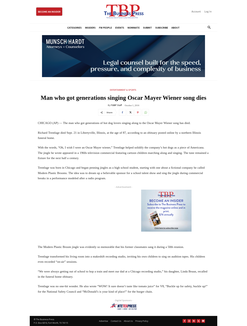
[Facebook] (122, 112)
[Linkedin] (194, 321)
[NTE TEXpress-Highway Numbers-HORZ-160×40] (123, 306)
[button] (207, 28)
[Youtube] (203, 321)
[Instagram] (189, 321)
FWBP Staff (116, 105)
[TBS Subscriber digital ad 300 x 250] (166, 211)
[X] (130, 112)
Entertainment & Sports (123, 89)
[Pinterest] (137, 112)
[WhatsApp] (145, 112)
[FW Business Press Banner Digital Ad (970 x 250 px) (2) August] (123, 56)
